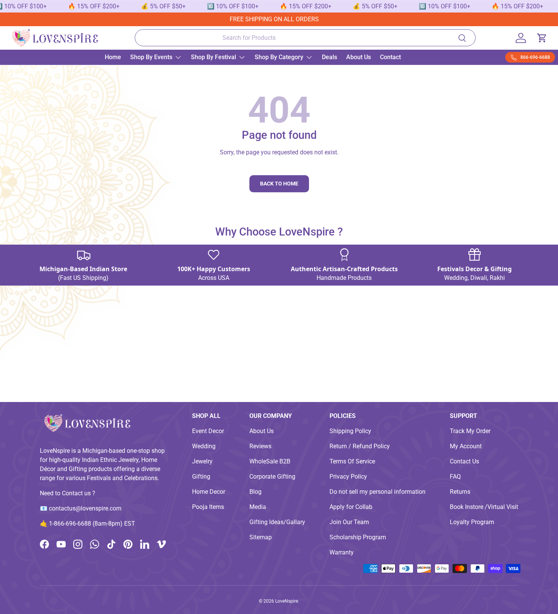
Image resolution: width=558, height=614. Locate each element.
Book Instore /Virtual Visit (484, 506)
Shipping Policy (350, 431)
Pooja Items (208, 506)
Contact (390, 57)
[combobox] (305, 37)
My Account (466, 446)
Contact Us (464, 461)
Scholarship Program (357, 537)
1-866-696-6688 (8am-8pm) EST (92, 523)
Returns (460, 491)
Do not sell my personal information (377, 491)
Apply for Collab (350, 506)
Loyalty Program (472, 522)
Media (257, 506)
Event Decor (208, 431)
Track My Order (470, 431)
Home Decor (208, 491)
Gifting (201, 476)
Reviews (260, 446)
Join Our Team (349, 522)
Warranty (341, 552)
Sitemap (260, 537)
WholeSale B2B (269, 461)
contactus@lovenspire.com (85, 508)
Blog (255, 491)
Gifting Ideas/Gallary (277, 522)
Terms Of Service (352, 461)
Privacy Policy (348, 476)
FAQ (455, 476)
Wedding (204, 446)
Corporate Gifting (272, 476)
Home (113, 57)
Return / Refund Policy (359, 446)
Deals (329, 57)
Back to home (279, 184)
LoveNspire (286, 601)
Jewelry (202, 461)
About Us (358, 57)
